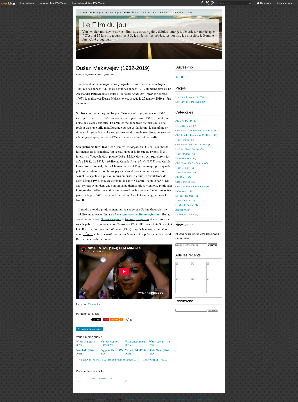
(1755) (185, 121)
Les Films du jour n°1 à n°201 (190, 97)
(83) (184, 139)
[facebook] (202, 3)
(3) (186, 214)
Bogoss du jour (113, 12)
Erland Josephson (137, 219)
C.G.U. (165, 399)
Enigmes (163, 12)
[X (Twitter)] (207, 3)
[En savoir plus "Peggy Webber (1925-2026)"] (198, 269)
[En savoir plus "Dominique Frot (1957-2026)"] (214, 285)
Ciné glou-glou (149, 12)
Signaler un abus (152, 399)
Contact (190, 12)
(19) (192, 186)
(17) (183, 191)
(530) (185, 125)
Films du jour (96, 12)
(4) (186, 205)
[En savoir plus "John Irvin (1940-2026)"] (183, 269)
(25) (185, 181)
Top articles (130, 399)
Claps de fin (177, 12)
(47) (191, 163)
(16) (186, 195)
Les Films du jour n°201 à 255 (190, 101)
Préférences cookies (205, 399)
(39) (185, 172)
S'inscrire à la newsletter (90, 329)
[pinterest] (212, 3)
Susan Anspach (111, 219)
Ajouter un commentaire (102, 379)
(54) (185, 158)
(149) (196, 135)
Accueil (83, 12)
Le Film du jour (105, 25)
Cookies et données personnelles (183, 399)
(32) (183, 177)
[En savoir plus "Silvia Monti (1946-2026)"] (183, 285)
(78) (189, 149)
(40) (184, 167)
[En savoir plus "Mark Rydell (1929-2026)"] (214, 269)
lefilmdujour (101, 399)
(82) (193, 144)
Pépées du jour (131, 12)
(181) (196, 130)
